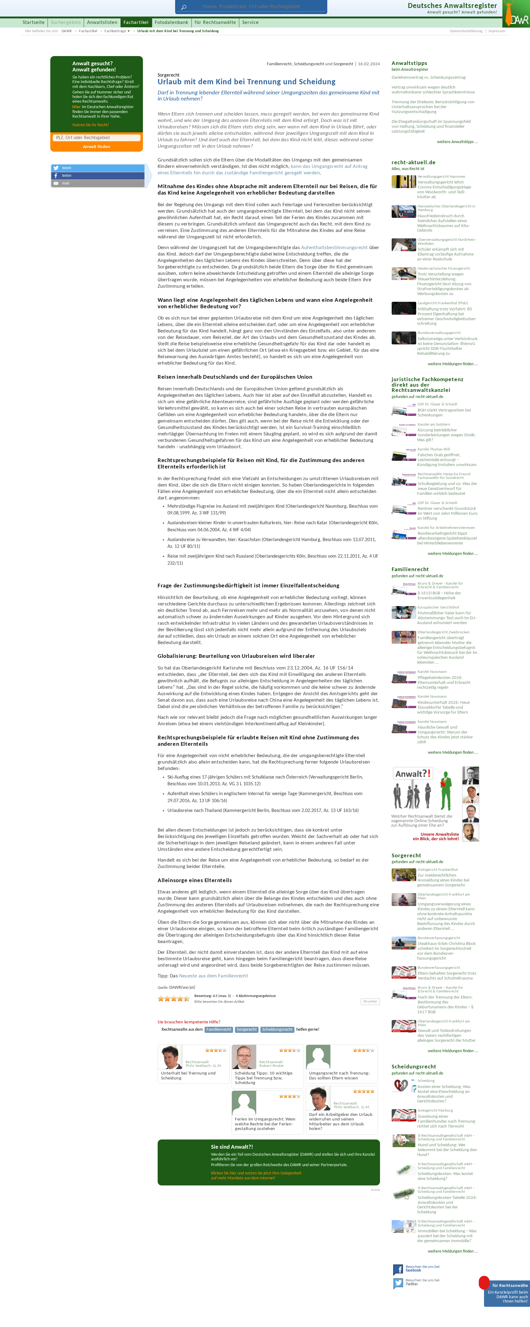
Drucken (370, 1001)
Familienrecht (279, 64)
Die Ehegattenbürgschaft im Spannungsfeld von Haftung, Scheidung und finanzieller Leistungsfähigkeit (431, 126)
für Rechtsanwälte (215, 22)
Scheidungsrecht (309, 64)
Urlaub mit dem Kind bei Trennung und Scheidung (178, 31)
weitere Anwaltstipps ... (457, 142)
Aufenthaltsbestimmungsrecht (334, 247)
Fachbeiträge (115, 31)
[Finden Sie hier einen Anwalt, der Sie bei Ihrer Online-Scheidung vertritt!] (435, 805)
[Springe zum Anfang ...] (519, 1316)
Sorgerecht (343, 64)
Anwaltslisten (102, 22)
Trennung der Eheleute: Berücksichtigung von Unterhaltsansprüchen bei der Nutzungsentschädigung (433, 107)
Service (250, 22)
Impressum (497, 31)
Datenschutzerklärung (466, 31)
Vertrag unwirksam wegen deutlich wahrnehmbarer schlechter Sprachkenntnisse (433, 90)
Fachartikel (88, 31)
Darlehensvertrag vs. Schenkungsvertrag (429, 77)
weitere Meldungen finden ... (453, 364)
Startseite (34, 22)
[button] (97, 168)
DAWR (67, 31)
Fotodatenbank (171, 22)
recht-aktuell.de (429, 397)
